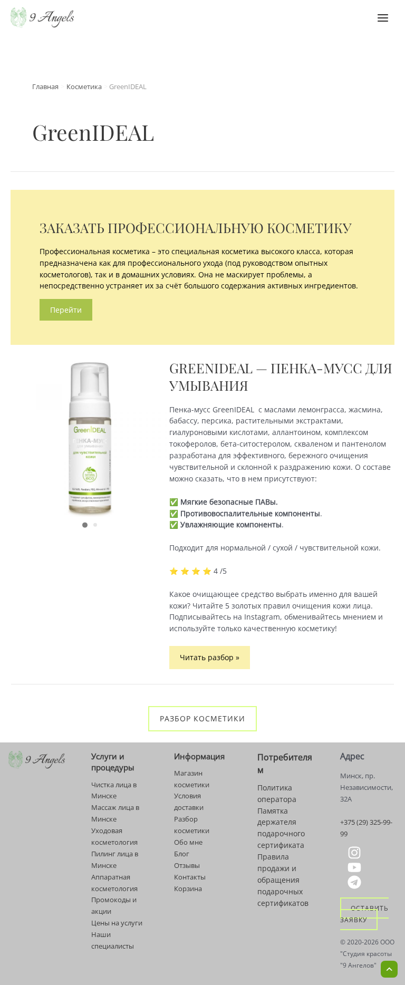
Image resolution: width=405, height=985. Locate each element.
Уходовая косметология (114, 836)
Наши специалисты (112, 940)
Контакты (190, 877)
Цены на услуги (116, 923)
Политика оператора (276, 793)
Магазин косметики (191, 778)
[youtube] (356, 867)
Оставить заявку (364, 914)
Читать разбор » (209, 660)
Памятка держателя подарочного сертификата (281, 828)
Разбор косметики (202, 718)
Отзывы (187, 865)
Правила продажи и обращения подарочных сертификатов (282, 880)
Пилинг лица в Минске (114, 859)
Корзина (188, 888)
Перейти (66, 310)
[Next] (153, 438)
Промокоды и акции (114, 905)
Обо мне (188, 842)
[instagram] (356, 852)
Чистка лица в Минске (114, 790)
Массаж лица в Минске (115, 813)
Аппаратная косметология (114, 882)
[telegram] (356, 882)
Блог (181, 853)
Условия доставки (189, 801)
